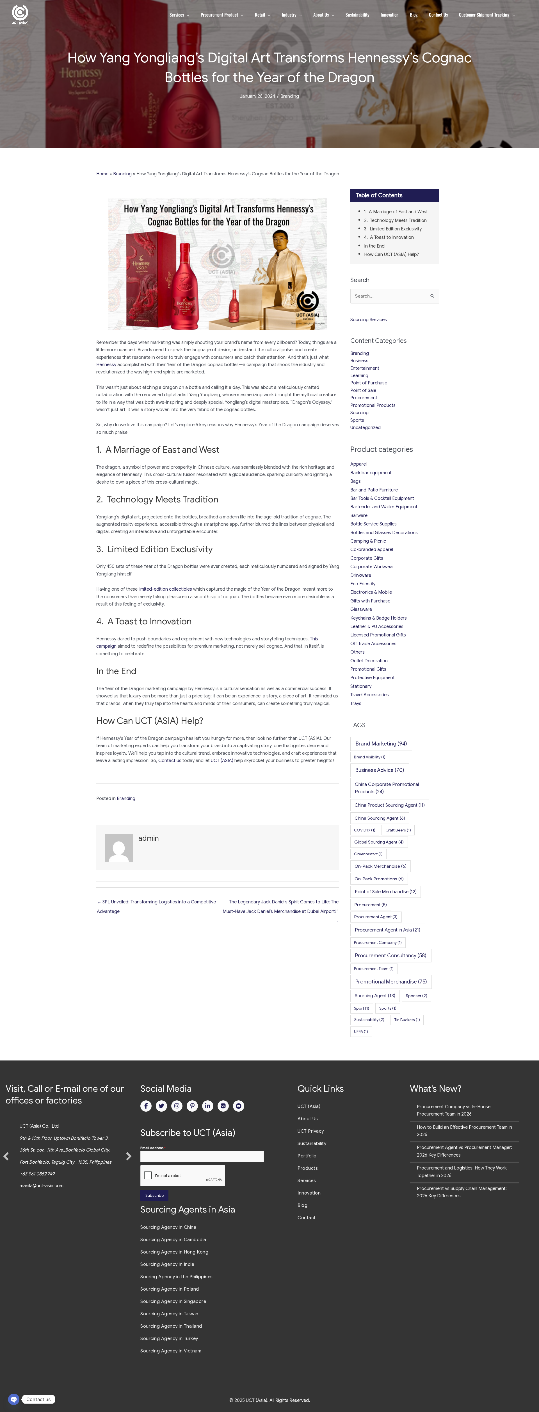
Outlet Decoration (369, 661)
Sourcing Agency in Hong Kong (174, 1252)
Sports (357, 420)
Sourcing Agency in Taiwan (169, 1314)
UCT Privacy (311, 1131)
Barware (358, 515)
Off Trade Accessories (373, 644)
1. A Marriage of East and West (396, 212)
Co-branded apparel (371, 549)
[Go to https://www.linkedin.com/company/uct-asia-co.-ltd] (207, 1106)
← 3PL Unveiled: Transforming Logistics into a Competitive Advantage (156, 903)
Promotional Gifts (368, 669)
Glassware (361, 609)
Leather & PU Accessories (376, 626)
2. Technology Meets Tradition (395, 220)
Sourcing (359, 413)
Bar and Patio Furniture (374, 490)
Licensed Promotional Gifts (378, 635)
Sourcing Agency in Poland (169, 1289)
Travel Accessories (369, 695)
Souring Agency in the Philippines (176, 1277)
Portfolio (307, 1156)
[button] (5, 1156)
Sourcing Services (368, 320)
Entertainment (364, 368)
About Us (308, 1119)
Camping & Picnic (368, 541)
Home (102, 174)
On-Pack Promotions (379, 878)
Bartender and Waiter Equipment (383, 507)
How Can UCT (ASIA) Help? (391, 254)
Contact (307, 1218)
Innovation (309, 1193)
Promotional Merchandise (391, 981)
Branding (289, 96)
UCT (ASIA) (222, 760)
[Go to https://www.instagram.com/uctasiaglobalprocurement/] (176, 1106)
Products (308, 1168)
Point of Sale (363, 390)
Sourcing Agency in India (167, 1264)
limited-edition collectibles (165, 589)
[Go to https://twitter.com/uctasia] (161, 1106)
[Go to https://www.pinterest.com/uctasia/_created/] (192, 1106)
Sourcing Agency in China (168, 1227)
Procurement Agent (376, 916)
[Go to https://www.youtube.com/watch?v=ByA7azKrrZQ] (238, 1106)
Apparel (358, 464)
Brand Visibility (369, 757)
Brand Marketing (381, 743)
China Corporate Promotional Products (387, 788)
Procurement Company (378, 942)
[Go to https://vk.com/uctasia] (223, 1106)
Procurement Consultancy (390, 955)
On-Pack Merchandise (380, 866)
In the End (374, 246)
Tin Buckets (407, 1019)
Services (307, 1181)
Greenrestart (368, 853)
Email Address (153, 1148)
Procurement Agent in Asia (387, 930)
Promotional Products (373, 405)
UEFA (361, 1031)
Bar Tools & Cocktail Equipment (382, 498)
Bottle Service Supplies (373, 524)
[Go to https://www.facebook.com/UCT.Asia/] (146, 1106)
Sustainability (369, 1019)
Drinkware (360, 575)
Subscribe (154, 1195)
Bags (355, 481)
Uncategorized (365, 427)
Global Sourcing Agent (379, 842)
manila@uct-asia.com (41, 1186)
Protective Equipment (372, 678)
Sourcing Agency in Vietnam (170, 1351)
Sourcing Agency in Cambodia (173, 1240)
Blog (302, 1205)
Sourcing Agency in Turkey (169, 1338)
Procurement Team (374, 968)
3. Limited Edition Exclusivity (393, 229)
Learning (359, 376)
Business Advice (379, 770)
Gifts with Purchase (370, 601)
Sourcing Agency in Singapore (173, 1301)
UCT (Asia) (309, 1106)
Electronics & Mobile (371, 592)
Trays (355, 703)
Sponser (416, 995)
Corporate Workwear (372, 567)
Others (357, 652)
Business (359, 361)
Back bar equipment (371, 473)
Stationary (360, 686)
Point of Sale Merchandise (386, 892)
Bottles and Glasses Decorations (384, 533)
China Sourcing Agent (380, 818)
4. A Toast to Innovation (389, 237)
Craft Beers (398, 830)
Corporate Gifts (366, 558)
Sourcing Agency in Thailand (171, 1326)
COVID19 (364, 830)
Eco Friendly (362, 584)
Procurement (363, 398)
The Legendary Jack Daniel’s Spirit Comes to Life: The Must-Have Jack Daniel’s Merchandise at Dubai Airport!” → (281, 903)
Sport (361, 1008)
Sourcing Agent (375, 996)
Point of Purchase (368, 383)
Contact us (169, 760)
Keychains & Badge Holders (378, 618)
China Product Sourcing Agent (390, 805)
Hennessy (106, 365)
